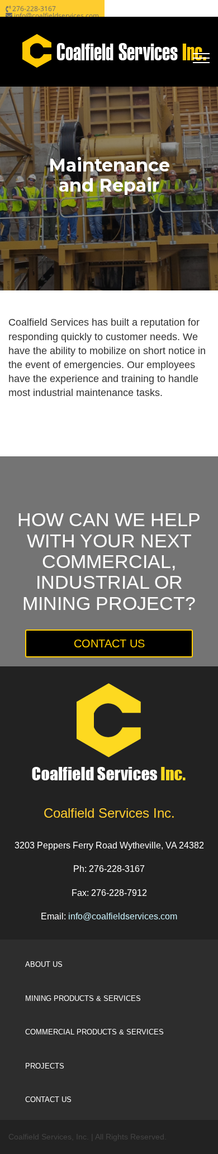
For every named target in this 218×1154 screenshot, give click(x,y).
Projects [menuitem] (44, 1066)
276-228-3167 (34, 8)
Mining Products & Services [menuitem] (83, 998)
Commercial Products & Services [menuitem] (94, 1032)
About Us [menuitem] (44, 964)
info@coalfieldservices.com (122, 916)
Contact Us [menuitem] (48, 1099)
